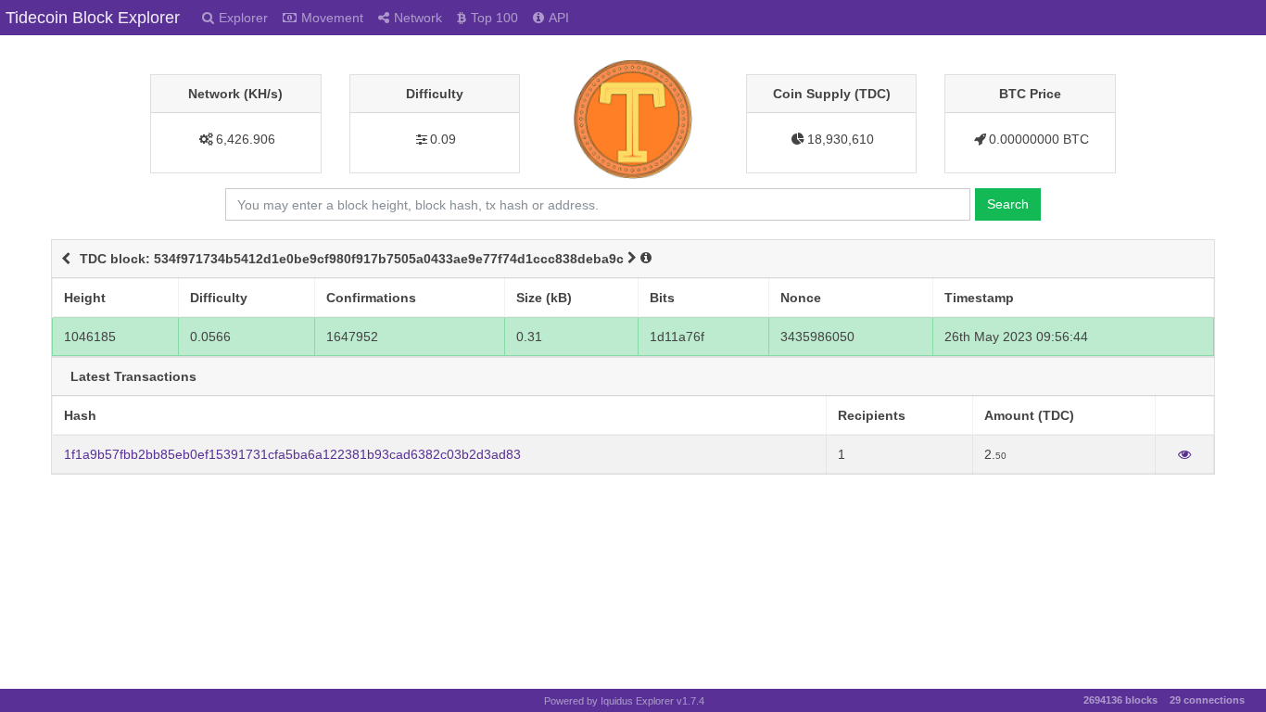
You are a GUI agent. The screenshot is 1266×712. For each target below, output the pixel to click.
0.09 (443, 139)
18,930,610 (840, 139)
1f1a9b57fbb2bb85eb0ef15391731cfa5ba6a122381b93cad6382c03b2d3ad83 (292, 454)
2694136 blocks (1120, 700)
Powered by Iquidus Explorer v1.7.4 (624, 700)
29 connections (1207, 700)
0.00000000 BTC (1039, 139)
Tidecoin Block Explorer (93, 17)
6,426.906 (245, 139)
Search (1008, 204)
